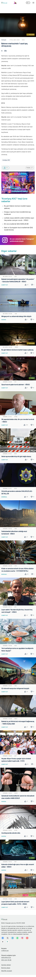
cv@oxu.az (5, 950)
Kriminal (4, 497)
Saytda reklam (6, 965)
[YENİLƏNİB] (18, 334)
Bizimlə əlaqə (5, 968)
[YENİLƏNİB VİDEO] (18, 403)
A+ (5, 51)
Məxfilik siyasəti (6, 971)
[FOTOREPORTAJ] (18, 552)
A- (2, 51)
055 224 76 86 (6, 960)
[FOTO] (18, 742)
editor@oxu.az (6, 957)
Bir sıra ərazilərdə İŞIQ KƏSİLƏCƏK (16, 224)
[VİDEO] (18, 264)
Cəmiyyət (4, 285)
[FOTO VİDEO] (18, 885)
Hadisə (3, 319)
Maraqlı (4, 574)
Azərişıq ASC (6, 160)
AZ (27, 2)
